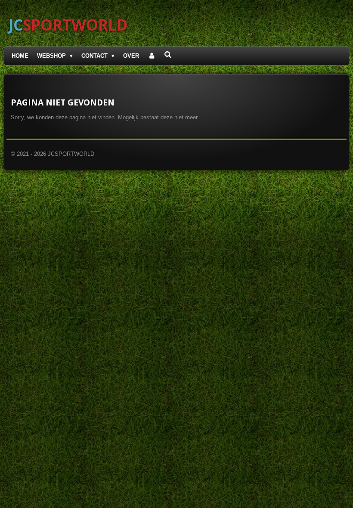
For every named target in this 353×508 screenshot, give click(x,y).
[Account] (151, 56)
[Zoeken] (168, 55)
